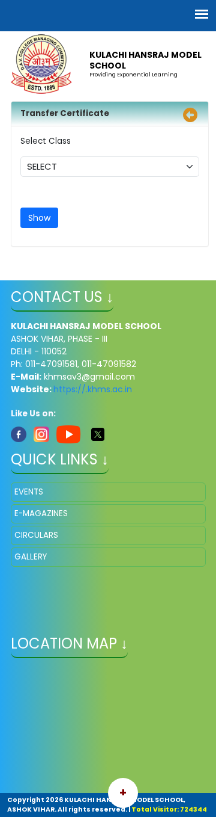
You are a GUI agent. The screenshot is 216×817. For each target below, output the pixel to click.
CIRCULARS (36, 535)
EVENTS (28, 492)
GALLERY (30, 557)
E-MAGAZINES (41, 513)
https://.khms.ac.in (92, 389)
